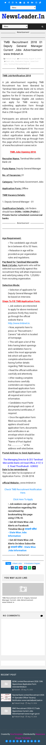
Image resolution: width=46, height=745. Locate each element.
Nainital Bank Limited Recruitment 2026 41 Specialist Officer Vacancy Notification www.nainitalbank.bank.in (28, 697)
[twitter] (5, 2)
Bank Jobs (10, 61)
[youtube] (24, 2)
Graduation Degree (22, 61)
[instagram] (12, 2)
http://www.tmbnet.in (19, 323)
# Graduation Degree (32, 563)
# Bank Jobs (17, 563)
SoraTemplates (16, 734)
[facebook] (9, 2)
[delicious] (40, 2)
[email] (20, 2)
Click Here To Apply (23, 499)
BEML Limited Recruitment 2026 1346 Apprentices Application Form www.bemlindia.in (27, 684)
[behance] (32, 2)
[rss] (16, 2)
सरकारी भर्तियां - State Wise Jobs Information (22, 532)
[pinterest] (28, 2)
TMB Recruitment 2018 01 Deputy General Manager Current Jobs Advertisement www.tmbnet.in (19, 600)
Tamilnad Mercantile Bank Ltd (19, 64)
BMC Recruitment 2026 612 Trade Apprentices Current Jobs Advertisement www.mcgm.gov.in (26, 711)
